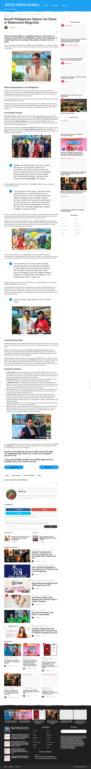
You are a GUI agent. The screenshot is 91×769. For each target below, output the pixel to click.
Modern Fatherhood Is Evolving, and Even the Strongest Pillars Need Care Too (44, 555)
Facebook (19, 509)
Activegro (41, 595)
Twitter (19, 513)
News (76, 221)
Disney (12, 658)
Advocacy (63, 218)
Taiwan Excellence (36, 626)
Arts (62, 221)
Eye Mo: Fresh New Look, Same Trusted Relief (43, 613)
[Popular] (6, 550)
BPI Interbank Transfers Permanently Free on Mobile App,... (38, 722)
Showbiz (77, 225)
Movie (62, 235)
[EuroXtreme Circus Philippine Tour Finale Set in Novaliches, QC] (50, 680)
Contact (64, 5)
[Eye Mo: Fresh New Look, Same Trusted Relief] (17, 616)
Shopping (77, 223)
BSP (42, 659)
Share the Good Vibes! (68, 113)
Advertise (55, 5)
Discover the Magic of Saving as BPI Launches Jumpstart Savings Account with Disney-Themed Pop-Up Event (30, 662)
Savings (16, 658)
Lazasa (30, 688)
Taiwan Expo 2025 (44, 626)
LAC (42, 549)
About (47, 5)
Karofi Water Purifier (29, 475)
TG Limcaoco (44, 660)
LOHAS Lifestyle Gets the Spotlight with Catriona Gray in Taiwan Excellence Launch (44, 631)
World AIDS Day (48, 581)
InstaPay (46, 659)
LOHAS (40, 625)
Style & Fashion (79, 230)
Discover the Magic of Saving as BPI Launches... (25, 721)
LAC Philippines (51, 549)
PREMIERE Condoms (36, 581)
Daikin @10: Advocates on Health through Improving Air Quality (73, 77)
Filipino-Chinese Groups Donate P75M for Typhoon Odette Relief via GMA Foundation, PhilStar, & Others (73, 40)
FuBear (37, 625)
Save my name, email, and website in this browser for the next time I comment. (27, 523)
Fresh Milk (46, 595)
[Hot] (6, 644)
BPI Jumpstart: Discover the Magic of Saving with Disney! (11, 661)
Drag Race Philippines (40, 580)
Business (6, 657)
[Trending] (25, 644)
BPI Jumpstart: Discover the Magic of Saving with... (11, 721)
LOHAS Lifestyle (46, 625)
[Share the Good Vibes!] (74, 105)
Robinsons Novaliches (47, 689)
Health (6, 16)
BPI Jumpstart (7, 658)
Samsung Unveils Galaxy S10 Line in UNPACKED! (72, 95)
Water (39, 475)
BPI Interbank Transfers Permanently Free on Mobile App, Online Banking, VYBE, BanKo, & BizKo (49, 664)
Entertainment (45, 687)
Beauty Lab (31, 687)
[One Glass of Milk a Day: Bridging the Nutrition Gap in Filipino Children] (17, 601)
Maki (47, 580)
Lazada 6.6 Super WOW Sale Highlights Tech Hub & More (31, 692)
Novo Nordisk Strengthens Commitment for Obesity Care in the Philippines (45, 569)
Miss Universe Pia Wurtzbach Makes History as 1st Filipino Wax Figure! (72, 59)
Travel (76, 235)
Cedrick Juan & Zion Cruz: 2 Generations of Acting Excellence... (20, 538)
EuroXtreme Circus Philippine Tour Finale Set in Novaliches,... (80, 722)
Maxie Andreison (52, 580)
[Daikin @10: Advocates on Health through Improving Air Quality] (74, 68)
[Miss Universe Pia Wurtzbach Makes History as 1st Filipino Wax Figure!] (74, 50)
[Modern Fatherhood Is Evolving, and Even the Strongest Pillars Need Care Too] (17, 555)
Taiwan (51, 625)
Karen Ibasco (42, 610)
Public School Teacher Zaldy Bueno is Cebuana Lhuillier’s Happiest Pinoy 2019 (46, 757)
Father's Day (38, 549)
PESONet (50, 659)
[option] (11, 716)
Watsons (43, 581)
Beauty (63, 223)
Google (45, 509)
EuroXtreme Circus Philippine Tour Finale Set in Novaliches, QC (50, 692)
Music (76, 218)
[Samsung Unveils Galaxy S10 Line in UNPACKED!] (74, 87)
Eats (62, 228)
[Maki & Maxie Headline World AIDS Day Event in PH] (17, 586)
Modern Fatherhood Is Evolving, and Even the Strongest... (52, 722)
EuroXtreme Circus (46, 688)
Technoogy (25, 687)
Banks (10, 657)
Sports (76, 228)
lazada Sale (25, 688)
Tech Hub (35, 688)
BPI (12, 657)
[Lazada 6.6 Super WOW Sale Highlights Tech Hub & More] (31, 680)
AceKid (36, 595)
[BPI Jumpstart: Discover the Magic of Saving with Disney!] (12, 650)
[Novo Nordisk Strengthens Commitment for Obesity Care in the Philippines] (17, 571)
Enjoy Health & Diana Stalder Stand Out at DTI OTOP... (48, 538)
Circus (50, 687)
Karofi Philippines (16, 475)
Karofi (7, 475)
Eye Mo (37, 610)
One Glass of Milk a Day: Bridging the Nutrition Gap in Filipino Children (44, 599)
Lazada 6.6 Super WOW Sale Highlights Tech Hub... (66, 721)
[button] (83, 5)
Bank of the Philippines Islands (49, 658)
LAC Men (45, 549)
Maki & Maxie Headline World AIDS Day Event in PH (44, 584)
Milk (51, 595)
